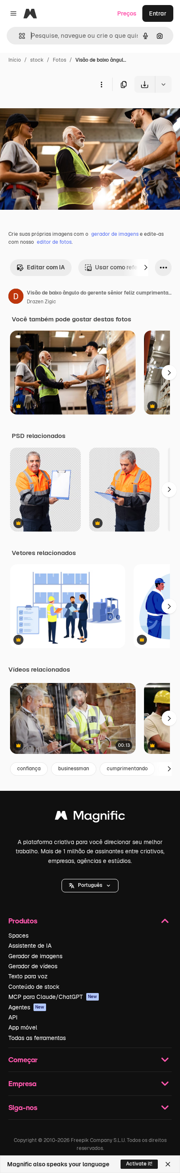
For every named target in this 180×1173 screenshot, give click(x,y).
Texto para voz (28, 976)
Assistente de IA (29, 945)
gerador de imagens (115, 234)
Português (90, 885)
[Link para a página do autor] (15, 297)
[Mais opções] (101, 84)
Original (53, 112)
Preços (126, 13)
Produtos (22, 920)
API (13, 1017)
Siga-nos (22, 1107)
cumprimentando (127, 768)
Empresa (22, 1083)
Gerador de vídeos (32, 966)
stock (37, 60)
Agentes (26, 1007)
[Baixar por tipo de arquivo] (163, 84)
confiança (29, 768)
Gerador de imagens (35, 956)
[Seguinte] (145, 267)
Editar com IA (46, 267)
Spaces (18, 935)
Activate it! (139, 1163)
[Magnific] (90, 817)
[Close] (168, 1164)
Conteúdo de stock (33, 987)
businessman (73, 768)
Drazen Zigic (41, 301)
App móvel (22, 1027)
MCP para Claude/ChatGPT (52, 997)
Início (14, 60)
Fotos (59, 60)
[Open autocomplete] (18, 36)
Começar (23, 1059)
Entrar (158, 13)
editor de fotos (54, 242)
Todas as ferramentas (37, 1038)
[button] (90, 885)
